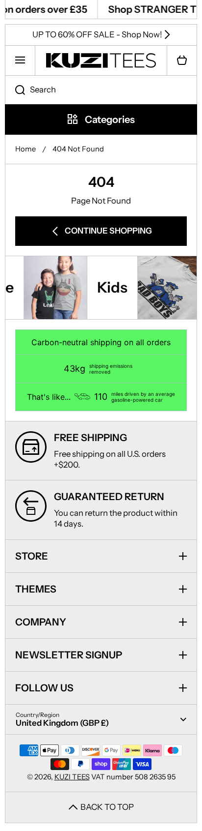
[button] (182, 60)
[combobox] (101, 90)
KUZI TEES (72, 776)
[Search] (15, 90)
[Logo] (101, 60)
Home (25, 149)
